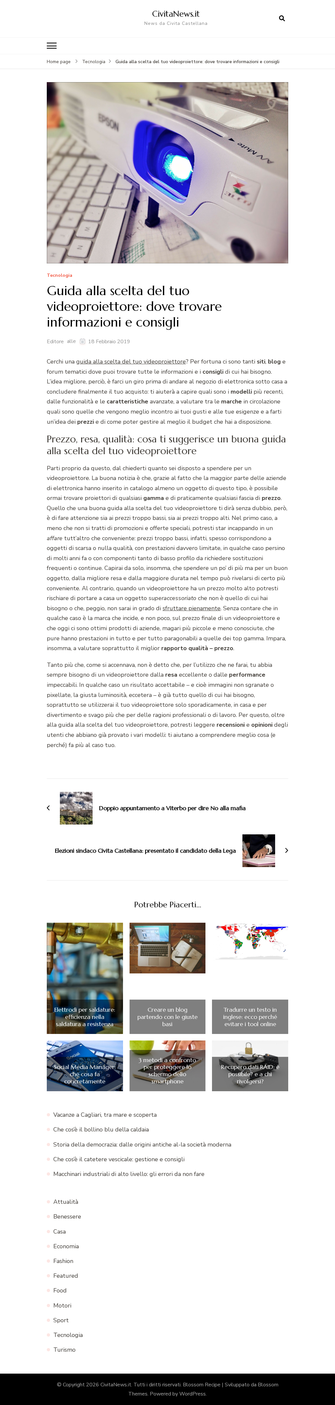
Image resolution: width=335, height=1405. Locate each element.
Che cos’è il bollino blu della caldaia (101, 1129)
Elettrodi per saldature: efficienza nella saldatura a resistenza (84, 1016)
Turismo (64, 1350)
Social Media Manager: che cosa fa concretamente (85, 1074)
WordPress (192, 1393)
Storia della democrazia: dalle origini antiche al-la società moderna (142, 1144)
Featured (65, 1276)
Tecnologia (59, 275)
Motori (62, 1305)
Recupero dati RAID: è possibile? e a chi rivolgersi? (250, 1074)
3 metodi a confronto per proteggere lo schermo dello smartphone (167, 1071)
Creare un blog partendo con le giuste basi (167, 1016)
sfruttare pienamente (191, 608)
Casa (59, 1232)
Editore (55, 341)
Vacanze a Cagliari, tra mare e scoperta (105, 1115)
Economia (66, 1246)
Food (60, 1290)
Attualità (65, 1202)
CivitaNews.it (176, 14)
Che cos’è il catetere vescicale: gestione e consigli (119, 1159)
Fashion (63, 1261)
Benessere (67, 1216)
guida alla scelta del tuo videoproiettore (131, 361)
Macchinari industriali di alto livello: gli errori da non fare (128, 1174)
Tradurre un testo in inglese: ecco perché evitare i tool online (250, 1016)
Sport (61, 1320)
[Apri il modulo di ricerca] (282, 18)
